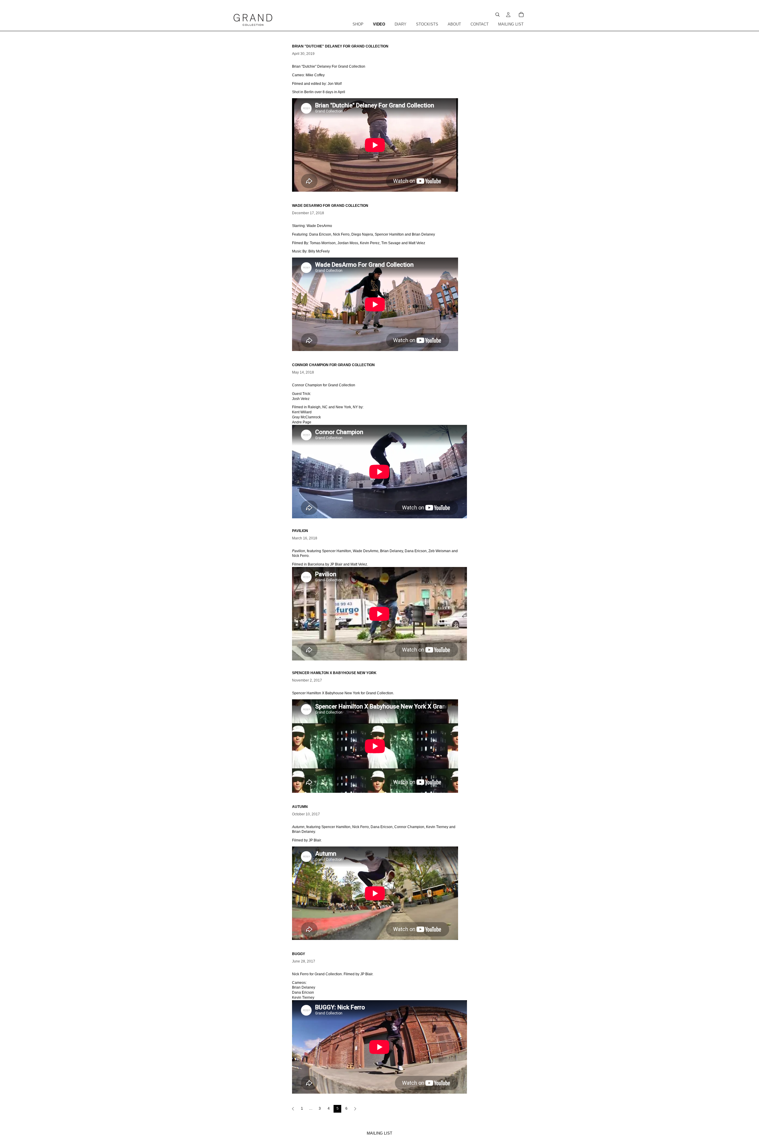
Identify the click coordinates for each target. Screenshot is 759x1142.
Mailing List (379, 1133)
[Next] (355, 1108)
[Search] (497, 14)
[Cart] (521, 14)
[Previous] (292, 1108)
